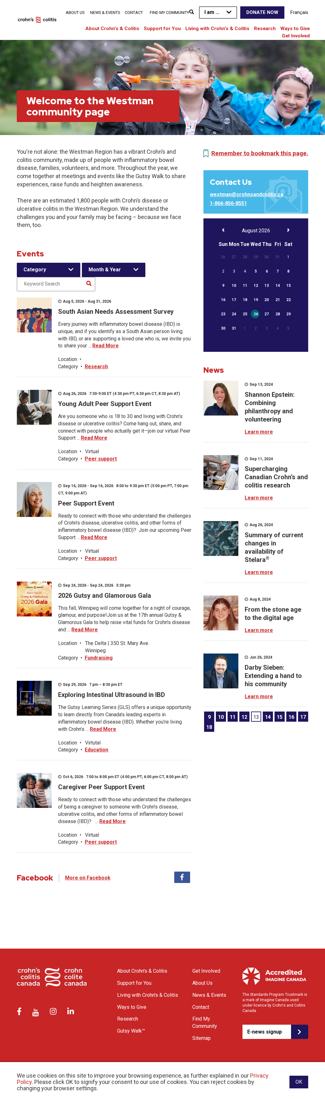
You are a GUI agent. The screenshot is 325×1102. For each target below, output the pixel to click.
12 (244, 717)
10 (221, 717)
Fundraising (99, 658)
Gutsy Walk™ (131, 1031)
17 (303, 717)
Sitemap (201, 1038)
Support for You (162, 28)
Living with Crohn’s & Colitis (217, 28)
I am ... (211, 12)
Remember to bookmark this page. (259, 153)
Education (96, 750)
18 (209, 727)
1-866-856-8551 (228, 203)
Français (299, 12)
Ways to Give (295, 28)
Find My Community (169, 12)
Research (265, 28)
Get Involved (296, 36)
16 (291, 717)
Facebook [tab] (182, 877)
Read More (105, 346)
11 (232, 717)
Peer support (101, 459)
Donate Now (262, 12)
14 (268, 717)
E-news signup (264, 1032)
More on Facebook (87, 878)
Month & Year (105, 270)
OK (298, 1082)
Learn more (259, 432)
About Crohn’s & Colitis (112, 28)
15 (279, 717)
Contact (134, 12)
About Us (75, 12)
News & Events (105, 12)
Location (67, 359)
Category (34, 270)
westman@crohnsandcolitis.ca (246, 194)
